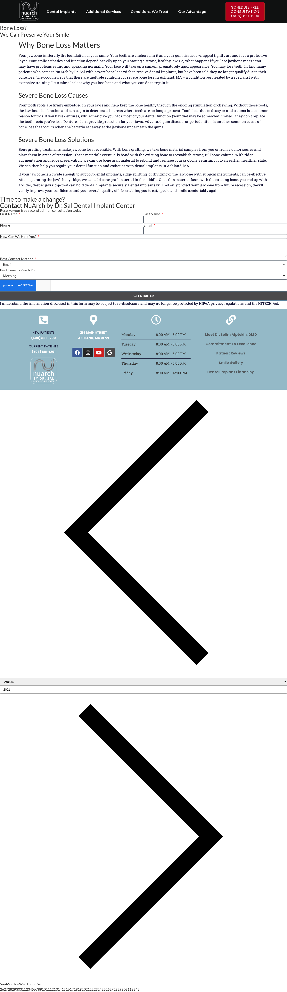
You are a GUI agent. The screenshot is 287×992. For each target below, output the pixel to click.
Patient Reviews (230, 353)
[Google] (110, 352)
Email (148, 225)
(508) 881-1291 (43, 352)
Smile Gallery (231, 362)
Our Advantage (192, 12)
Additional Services (103, 12)
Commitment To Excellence (231, 343)
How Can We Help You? (18, 236)
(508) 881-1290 (43, 338)
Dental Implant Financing (231, 371)
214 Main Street (93, 332)
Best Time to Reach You (18, 270)
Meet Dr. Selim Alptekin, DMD (231, 334)
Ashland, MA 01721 (93, 338)
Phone (5, 225)
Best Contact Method (17, 258)
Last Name (152, 214)
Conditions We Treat (150, 12)
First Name (9, 214)
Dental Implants (61, 12)
